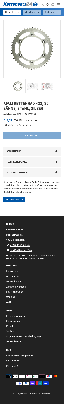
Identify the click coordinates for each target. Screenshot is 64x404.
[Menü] (58, 4)
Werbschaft (46, 394)
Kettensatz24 (25, 394)
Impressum (12, 271)
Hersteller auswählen (13, 12)
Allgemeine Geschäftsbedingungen (24, 336)
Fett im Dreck (13, 360)
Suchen (10, 331)
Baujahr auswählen (52, 12)
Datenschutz (12, 276)
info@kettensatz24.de (21, 250)
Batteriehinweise (14, 291)
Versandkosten (26, 125)
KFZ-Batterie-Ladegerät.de (19, 355)
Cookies (10, 296)
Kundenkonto (13, 321)
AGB (8, 301)
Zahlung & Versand (16, 286)
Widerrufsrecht (13, 281)
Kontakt (10, 326)
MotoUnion (12, 365)
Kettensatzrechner (15, 316)
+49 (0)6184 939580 (20, 245)
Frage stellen (15, 199)
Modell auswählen (33, 12)
